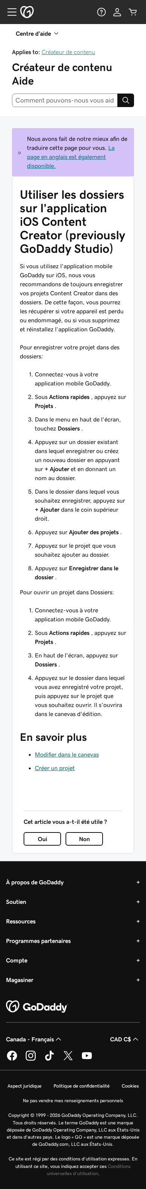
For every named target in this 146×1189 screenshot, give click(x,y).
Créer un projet (55, 768)
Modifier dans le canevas (67, 754)
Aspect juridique (24, 1085)
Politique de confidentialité (82, 1085)
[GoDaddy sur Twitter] (68, 1059)
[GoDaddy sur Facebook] (12, 1059)
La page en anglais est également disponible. (71, 157)
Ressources (21, 921)
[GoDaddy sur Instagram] (31, 1059)
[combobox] (64, 100)
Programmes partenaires (38, 941)
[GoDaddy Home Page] (37, 1006)
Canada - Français (30, 1039)
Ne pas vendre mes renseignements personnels (73, 1100)
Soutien (16, 902)
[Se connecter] (117, 12)
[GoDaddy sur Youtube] (87, 1059)
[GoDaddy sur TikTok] (49, 1059)
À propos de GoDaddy (35, 882)
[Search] (126, 100)
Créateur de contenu (68, 52)
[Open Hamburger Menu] (9, 12)
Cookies (130, 1085)
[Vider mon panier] (133, 12)
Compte (16, 960)
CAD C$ (120, 1039)
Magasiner (19, 980)
